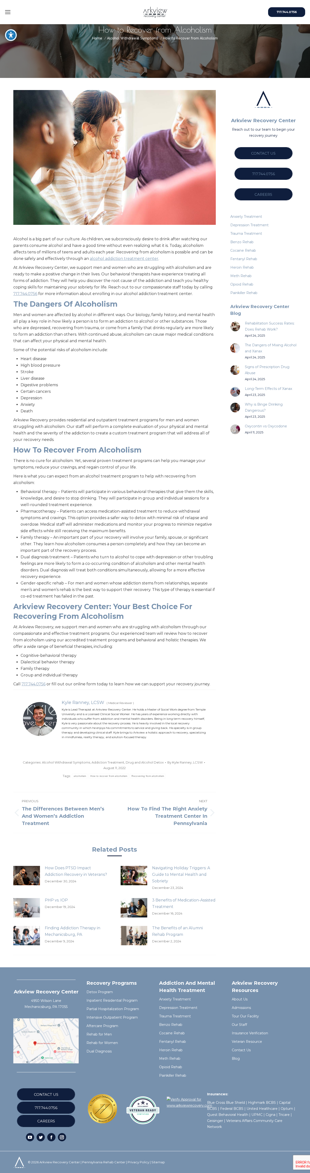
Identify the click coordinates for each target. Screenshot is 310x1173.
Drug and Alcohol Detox (145, 762)
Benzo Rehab (170, 1024)
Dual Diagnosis (99, 1051)
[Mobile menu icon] (8, 12)
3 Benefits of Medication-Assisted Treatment (184, 903)
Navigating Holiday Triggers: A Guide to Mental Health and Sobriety (181, 874)
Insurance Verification (250, 1033)
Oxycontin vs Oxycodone (266, 426)
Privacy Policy (138, 1162)
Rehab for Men (99, 1034)
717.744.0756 (25, 293)
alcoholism (80, 776)
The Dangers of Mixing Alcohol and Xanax (270, 348)
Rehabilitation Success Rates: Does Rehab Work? (269, 326)
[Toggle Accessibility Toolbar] (11, 35)
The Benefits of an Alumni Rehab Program (177, 931)
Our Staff (239, 1024)
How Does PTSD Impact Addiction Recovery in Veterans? (76, 871)
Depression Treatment (178, 1008)
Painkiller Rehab (172, 1075)
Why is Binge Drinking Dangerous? (264, 407)
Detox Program (99, 992)
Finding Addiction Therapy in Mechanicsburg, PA (72, 931)
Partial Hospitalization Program (112, 1009)
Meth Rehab (169, 1058)
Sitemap (158, 1162)
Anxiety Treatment (175, 999)
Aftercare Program (102, 1026)
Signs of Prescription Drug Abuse (267, 370)
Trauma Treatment (175, 1016)
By (185, 762)
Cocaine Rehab (172, 1033)
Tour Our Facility (245, 1016)
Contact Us (241, 1050)
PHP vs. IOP (56, 900)
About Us (240, 999)
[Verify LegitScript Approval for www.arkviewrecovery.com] (189, 1105)
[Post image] (26, 875)
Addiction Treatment (108, 762)
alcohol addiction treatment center (124, 258)
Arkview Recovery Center (59, 1162)
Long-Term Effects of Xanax (268, 388)
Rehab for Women (102, 1043)
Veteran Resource (247, 1041)
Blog (236, 1058)
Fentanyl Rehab (172, 1041)
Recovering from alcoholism (148, 776)
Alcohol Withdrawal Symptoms (66, 762)
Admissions (241, 1008)
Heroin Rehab (171, 1050)
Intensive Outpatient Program (112, 1017)
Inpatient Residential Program (112, 1000)
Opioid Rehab (170, 1067)
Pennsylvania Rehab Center (103, 1162)
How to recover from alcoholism (108, 776)
